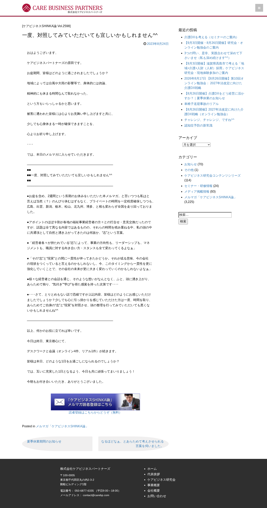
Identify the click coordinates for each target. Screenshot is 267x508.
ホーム (152, 468)
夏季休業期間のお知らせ (44, 441)
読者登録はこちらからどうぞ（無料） (95, 412)
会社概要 (153, 490)
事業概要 (153, 485)
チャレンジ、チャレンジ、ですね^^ (209, 119)
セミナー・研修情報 (198, 186)
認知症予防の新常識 (198, 125)
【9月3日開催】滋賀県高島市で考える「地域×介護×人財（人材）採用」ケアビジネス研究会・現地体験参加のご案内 (214, 68)
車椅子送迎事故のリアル (201, 103)
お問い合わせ (156, 496)
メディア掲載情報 (196, 191)
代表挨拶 (153, 474)
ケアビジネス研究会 (161, 479)
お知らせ (190, 164)
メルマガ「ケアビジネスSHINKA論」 (62, 426)
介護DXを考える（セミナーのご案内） (211, 37)
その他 (189, 170)
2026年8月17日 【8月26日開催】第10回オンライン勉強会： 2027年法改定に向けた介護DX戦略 (214, 83)
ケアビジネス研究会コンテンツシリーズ (212, 175)
